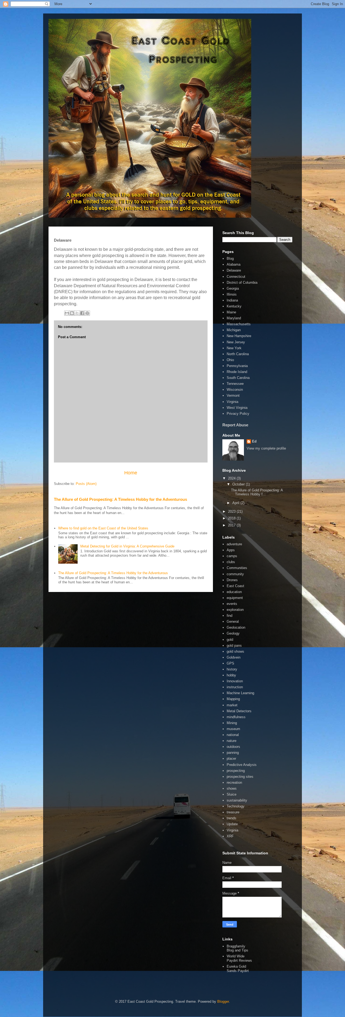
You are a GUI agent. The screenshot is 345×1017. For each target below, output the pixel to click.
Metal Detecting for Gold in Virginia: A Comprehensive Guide (127, 546)
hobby (231, 675)
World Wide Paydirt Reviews (239, 958)
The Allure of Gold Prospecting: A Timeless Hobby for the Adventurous (120, 499)
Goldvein (233, 657)
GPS (230, 663)
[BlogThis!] (72, 313)
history (232, 669)
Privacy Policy (238, 414)
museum (233, 729)
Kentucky (234, 306)
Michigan (234, 330)
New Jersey (236, 342)
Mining (232, 723)
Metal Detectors (239, 711)
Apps (231, 550)
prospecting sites (240, 777)
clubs (231, 562)
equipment (235, 598)
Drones (232, 580)
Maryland (234, 318)
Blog (230, 258)
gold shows (235, 651)
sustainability (237, 800)
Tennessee (235, 384)
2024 (232, 478)
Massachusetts (239, 324)
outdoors (233, 747)
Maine (231, 312)
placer (231, 758)
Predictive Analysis (242, 765)
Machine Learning (240, 693)
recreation (234, 782)
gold (230, 640)
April (236, 503)
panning (233, 753)
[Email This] (67, 313)
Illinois (232, 294)
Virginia (232, 402)
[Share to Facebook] (82, 313)
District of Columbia (242, 282)
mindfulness (236, 717)
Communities (237, 568)
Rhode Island (237, 372)
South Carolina (238, 378)
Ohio (230, 360)
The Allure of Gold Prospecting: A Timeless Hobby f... (257, 492)
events (232, 604)
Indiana (232, 300)
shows (232, 788)
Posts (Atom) (86, 484)
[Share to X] (77, 313)
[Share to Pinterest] (87, 313)
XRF (230, 836)
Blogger (223, 1001)
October (239, 484)
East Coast (235, 586)
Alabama (233, 264)
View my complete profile (266, 448)
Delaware (234, 270)
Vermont (233, 395)
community (235, 574)
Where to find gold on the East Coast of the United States (103, 528)
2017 (232, 525)
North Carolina (238, 354)
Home (130, 472)
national (233, 735)
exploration (235, 610)
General (233, 621)
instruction (235, 687)
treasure (233, 812)
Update (232, 824)
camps (232, 556)
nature (231, 741)
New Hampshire (239, 336)
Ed (254, 441)
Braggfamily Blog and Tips (237, 948)
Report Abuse (235, 425)
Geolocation (236, 627)
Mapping (233, 699)
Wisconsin (235, 390)
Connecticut (236, 277)
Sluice (231, 794)
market (232, 705)
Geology (233, 633)
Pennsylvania (237, 366)
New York (234, 348)
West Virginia (237, 408)
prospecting (236, 771)
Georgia (233, 288)
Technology (235, 806)
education (234, 592)
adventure (234, 544)
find (229, 616)
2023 (232, 511)
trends (231, 818)
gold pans (234, 645)
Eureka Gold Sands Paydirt (238, 968)
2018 (232, 518)
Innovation (235, 681)
